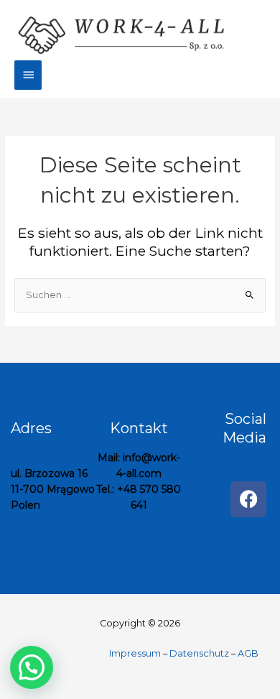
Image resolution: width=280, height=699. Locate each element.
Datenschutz (199, 653)
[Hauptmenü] (28, 74)
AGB (248, 653)
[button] (31, 667)
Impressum (136, 653)
